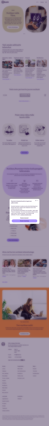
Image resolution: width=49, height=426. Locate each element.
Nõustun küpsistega (24, 220)
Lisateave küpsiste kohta (26, 214)
